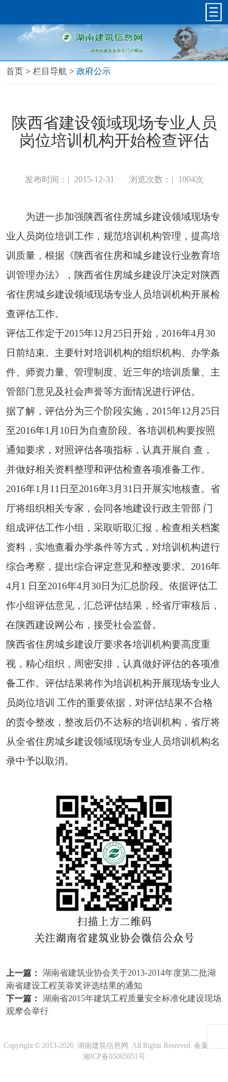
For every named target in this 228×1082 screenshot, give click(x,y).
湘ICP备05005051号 (114, 1056)
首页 (14, 71)
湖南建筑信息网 (102, 1045)
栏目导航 (50, 71)
